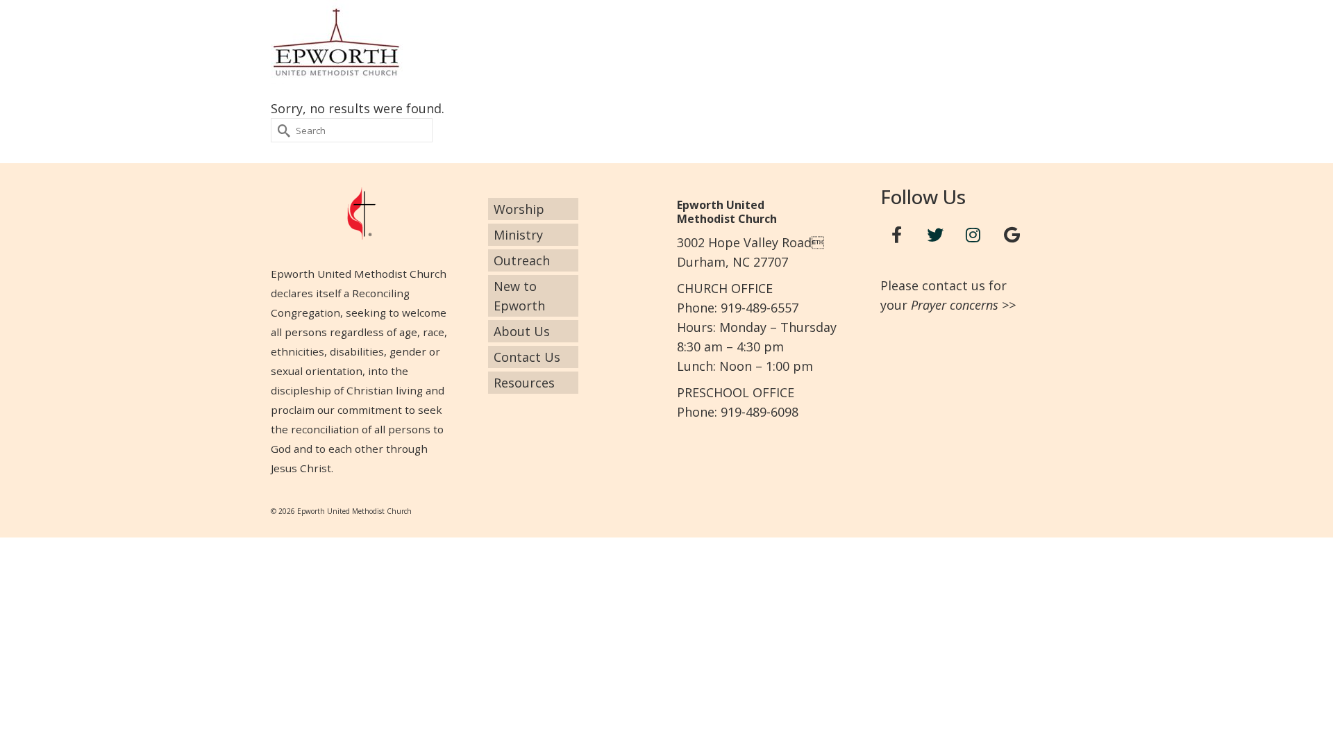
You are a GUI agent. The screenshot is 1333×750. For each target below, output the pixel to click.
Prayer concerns (954, 305)
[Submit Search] (281, 130)
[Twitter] (935, 235)
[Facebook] (897, 235)
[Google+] (1011, 235)
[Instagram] (973, 235)
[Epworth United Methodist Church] (396, 42)
